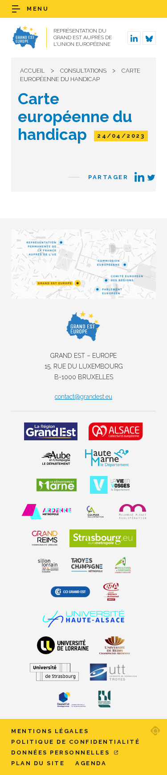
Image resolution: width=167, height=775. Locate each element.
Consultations (83, 70)
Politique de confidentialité (75, 741)
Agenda (90, 763)
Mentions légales (50, 731)
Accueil (32, 70)
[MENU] (16, 9)
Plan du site (38, 763)
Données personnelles (61, 752)
